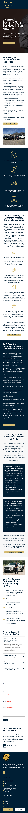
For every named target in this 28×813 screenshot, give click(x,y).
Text (20, 809)
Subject (7, 701)
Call (9, 809)
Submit (5, 720)
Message (8, 707)
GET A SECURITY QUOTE (10, 123)
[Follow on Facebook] (4, 772)
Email (7, 694)
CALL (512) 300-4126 (9, 43)
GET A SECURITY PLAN (14, 334)
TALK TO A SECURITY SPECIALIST (14, 552)
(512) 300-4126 (12, 746)
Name (7, 679)
